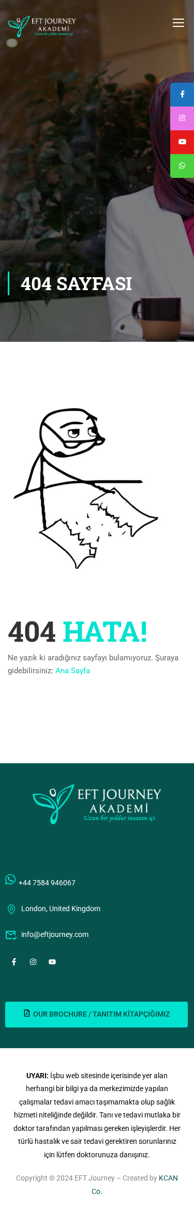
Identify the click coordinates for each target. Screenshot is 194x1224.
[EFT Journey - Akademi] (42, 26)
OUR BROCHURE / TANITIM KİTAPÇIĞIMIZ (101, 1014)
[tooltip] (182, 166)
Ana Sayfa (72, 670)
